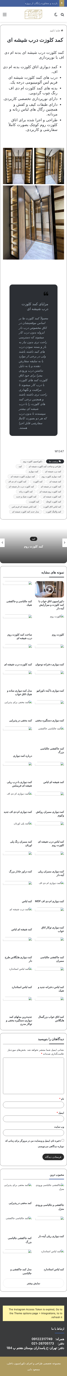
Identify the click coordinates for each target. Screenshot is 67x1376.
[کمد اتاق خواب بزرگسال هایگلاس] (49, 1005)
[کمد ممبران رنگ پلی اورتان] (17, 830)
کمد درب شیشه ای (53, 471)
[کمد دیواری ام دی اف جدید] (17, 800)
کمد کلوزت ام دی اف (17, 481)
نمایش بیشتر (33, 1283)
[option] (33, 542)
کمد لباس (27, 901)
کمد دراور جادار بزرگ (20, 871)
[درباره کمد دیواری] (17, 739)
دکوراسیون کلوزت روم (32, 461)
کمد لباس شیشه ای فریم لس (24, 506)
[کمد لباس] (17, 889)
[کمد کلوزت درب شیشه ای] (17, 652)
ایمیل (60, 1112)
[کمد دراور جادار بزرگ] (17, 859)
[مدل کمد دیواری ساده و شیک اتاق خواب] (17, 678)
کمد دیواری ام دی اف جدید (18, 811)
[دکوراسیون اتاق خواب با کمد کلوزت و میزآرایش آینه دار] (49, 589)
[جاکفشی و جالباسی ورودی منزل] (49, 1192)
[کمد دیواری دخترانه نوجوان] (49, 652)
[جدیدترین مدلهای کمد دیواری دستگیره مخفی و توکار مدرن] (17, 1005)
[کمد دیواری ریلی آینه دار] (49, 1224)
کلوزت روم (58, 634)
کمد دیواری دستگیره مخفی (49, 720)
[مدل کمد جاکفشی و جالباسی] (17, 1257)
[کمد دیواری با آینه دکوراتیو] (49, 678)
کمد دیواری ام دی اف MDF (49, 901)
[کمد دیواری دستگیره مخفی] (49, 708)
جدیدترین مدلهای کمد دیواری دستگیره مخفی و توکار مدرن (19, 1020)
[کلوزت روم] (49, 622)
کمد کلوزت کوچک (53, 501)
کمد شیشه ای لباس (53, 782)
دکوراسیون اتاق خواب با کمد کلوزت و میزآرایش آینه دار (51, 605)
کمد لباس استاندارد (22, 987)
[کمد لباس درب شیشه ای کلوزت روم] (49, 830)
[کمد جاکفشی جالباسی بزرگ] (49, 736)
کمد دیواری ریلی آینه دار (51, 1236)
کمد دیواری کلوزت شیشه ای (23, 476)
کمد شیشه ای (55, 481)
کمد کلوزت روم (33, 546)
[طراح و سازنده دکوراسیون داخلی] (33, 14)
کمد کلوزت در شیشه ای (51, 486)
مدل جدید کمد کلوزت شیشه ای (25, 511)
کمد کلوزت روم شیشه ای (50, 491)
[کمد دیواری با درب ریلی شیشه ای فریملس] (17, 770)
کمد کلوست (34, 501)
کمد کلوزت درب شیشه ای (18, 664)
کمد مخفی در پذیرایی (20, 720)
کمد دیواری (33, 471)
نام (61, 1098)
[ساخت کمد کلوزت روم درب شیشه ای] (17, 622)
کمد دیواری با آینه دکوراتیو (50, 690)
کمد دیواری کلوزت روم (51, 476)
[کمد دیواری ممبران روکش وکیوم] (49, 800)
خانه (58, 30)
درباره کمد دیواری (22, 755)
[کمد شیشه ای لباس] (49, 770)
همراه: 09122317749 (48, 1339)
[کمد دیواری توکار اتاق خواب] (49, 915)
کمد (52, 30)
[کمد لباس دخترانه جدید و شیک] (49, 975)
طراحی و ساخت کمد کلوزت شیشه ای (45, 466)
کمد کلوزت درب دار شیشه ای (21, 486)
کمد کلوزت (37, 481)
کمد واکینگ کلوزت (53, 511)
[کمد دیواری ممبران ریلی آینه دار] (49, 859)
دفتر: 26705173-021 (47, 1343)
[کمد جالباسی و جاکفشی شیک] (17, 589)
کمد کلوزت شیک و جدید (26, 496)
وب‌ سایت (59, 1126)
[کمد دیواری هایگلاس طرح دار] (17, 945)
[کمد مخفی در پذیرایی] (17, 708)
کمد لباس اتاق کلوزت (52, 506)
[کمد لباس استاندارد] (17, 975)
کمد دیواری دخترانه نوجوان (49, 664)
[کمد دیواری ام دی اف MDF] (49, 889)
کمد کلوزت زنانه (26, 491)
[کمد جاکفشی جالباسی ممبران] (49, 945)
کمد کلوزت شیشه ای (52, 496)
